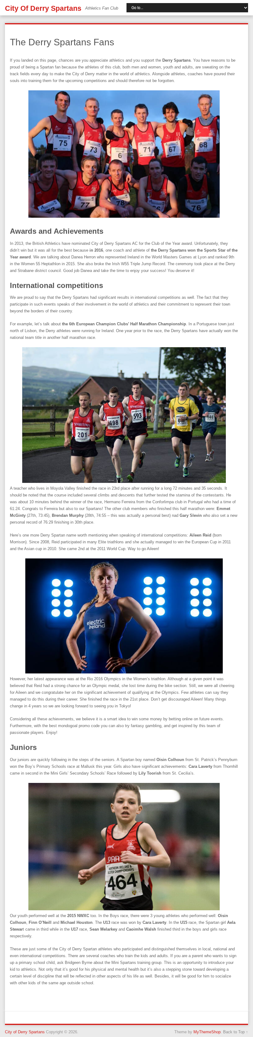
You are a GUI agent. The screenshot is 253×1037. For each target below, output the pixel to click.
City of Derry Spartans (43, 8)
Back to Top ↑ (235, 1032)
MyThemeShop (207, 1032)
